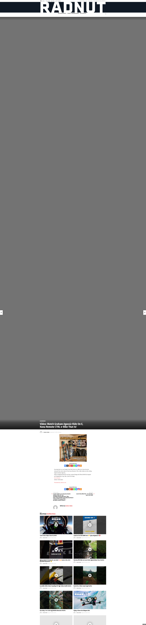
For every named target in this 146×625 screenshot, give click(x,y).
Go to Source (57, 478)
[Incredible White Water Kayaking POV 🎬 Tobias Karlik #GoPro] (56, 575)
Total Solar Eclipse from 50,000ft (48, 535)
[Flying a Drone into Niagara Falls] (90, 600)
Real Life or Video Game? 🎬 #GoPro (83, 586)
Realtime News (51, 514)
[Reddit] (70, 466)
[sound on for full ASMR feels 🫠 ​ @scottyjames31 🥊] (90, 525)
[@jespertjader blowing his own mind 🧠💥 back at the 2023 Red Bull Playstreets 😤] (56, 549)
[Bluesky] (76, 466)
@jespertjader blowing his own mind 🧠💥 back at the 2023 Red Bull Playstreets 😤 (55, 560)
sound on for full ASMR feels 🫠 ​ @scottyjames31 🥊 (87, 535)
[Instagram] (79, 466)
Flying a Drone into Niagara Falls (82, 610)
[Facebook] (65, 466)
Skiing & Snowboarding (73, 13)
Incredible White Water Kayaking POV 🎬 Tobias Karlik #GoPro (55, 586)
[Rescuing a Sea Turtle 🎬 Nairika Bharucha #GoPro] (56, 600)
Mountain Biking (62, 13)
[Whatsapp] (74, 466)
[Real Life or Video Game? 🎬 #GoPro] (90, 575)
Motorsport (83, 13)
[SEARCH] (105, 14)
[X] (67, 466)
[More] (81, 466)
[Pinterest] (72, 466)
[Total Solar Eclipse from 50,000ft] (56, 525)
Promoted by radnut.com (60, 482)
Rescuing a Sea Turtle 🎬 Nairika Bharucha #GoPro (53, 610)
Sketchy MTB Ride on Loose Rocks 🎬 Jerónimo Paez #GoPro (89, 560)
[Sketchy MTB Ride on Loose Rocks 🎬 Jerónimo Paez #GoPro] (90, 549)
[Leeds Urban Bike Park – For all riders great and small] (144, 312)
